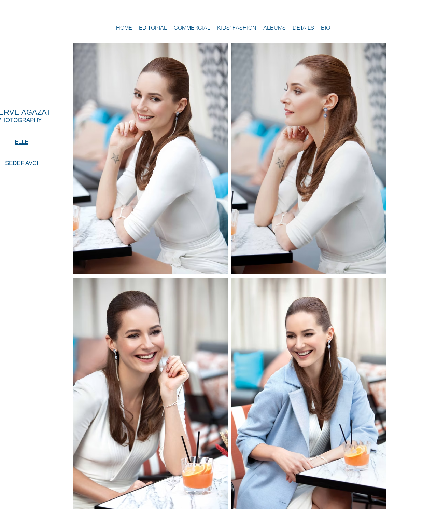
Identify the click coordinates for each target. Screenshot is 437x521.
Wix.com (374, 517)
